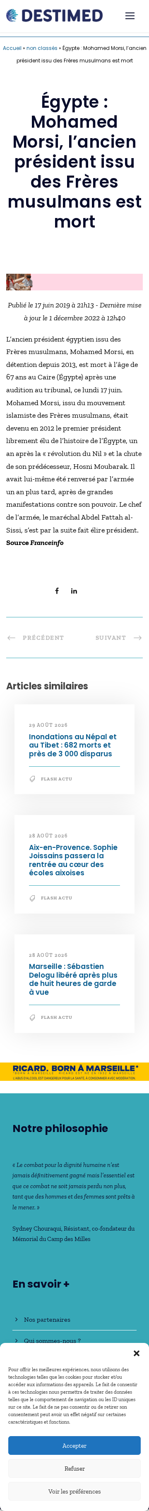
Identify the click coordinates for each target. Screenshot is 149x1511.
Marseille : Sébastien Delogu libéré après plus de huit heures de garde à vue (73, 979)
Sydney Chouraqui (36, 1228)
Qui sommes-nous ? (52, 1341)
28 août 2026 (48, 836)
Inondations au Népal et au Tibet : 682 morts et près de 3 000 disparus (73, 745)
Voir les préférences (74, 1491)
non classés (42, 48)
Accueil (12, 48)
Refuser (75, 1468)
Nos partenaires (47, 1319)
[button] (136, 1353)
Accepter (74, 1445)
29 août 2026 (48, 725)
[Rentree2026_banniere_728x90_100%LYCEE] (74, 281)
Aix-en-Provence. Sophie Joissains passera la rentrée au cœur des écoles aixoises (73, 860)
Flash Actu (56, 779)
